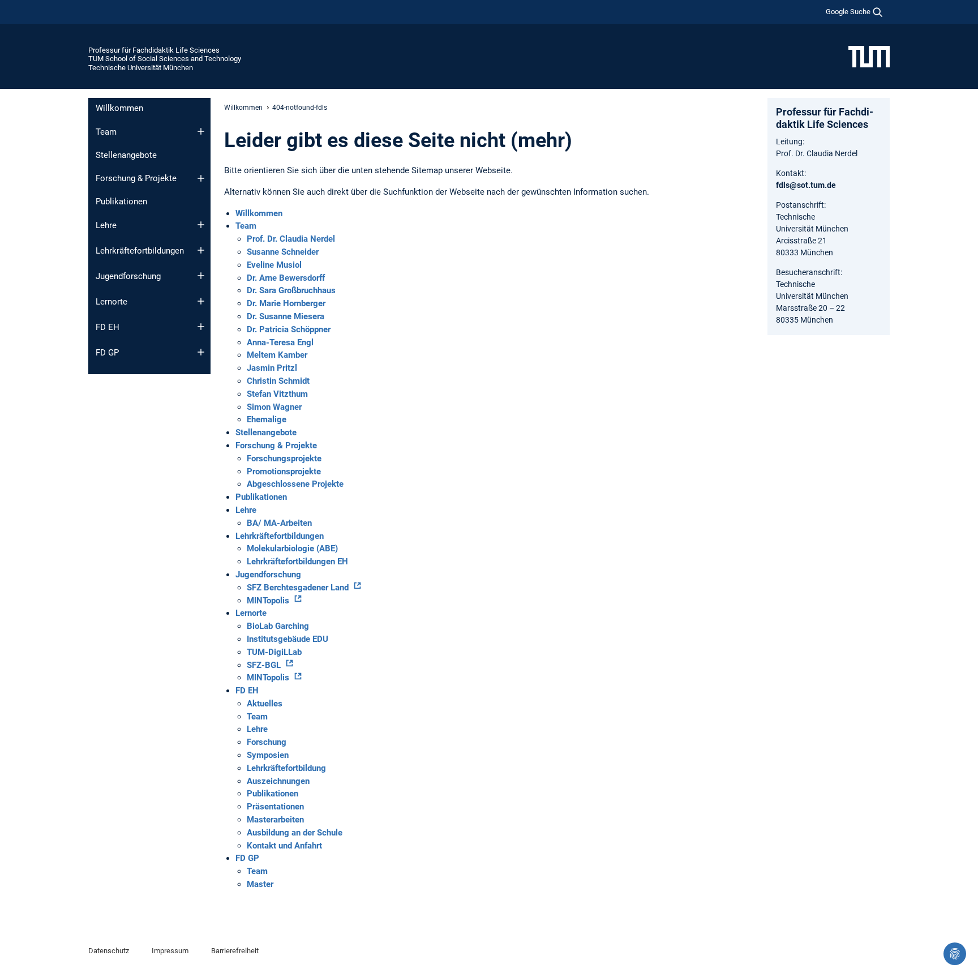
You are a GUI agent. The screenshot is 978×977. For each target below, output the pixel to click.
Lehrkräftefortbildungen (140, 251)
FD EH (107, 327)
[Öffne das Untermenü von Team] (201, 131)
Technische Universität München (140, 67)
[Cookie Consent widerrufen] (954, 953)
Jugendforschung (128, 276)
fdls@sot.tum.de (806, 185)
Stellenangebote (126, 155)
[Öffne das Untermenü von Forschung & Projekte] (201, 178)
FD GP (107, 353)
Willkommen (119, 108)
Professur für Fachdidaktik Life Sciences (154, 50)
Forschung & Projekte (136, 178)
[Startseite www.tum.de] (869, 56)
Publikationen (121, 201)
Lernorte (111, 302)
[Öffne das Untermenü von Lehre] (201, 225)
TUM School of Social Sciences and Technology (164, 58)
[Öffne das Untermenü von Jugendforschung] (201, 275)
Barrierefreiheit (235, 950)
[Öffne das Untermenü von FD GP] (201, 352)
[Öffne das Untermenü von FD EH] (201, 326)
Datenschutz (108, 950)
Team (106, 132)
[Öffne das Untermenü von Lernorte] (201, 301)
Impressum (170, 950)
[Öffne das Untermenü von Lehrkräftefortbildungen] (201, 250)
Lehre (106, 225)
